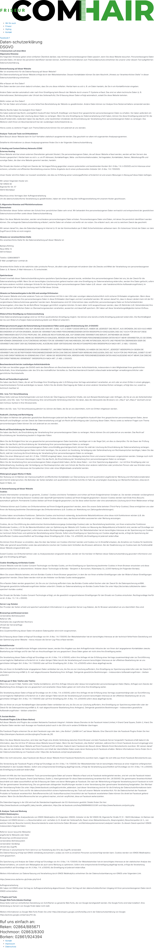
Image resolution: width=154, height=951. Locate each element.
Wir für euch (10, 23)
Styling (8, 29)
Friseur (8, 26)
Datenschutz (10, 946)
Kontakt (8, 32)
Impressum (10, 944)
